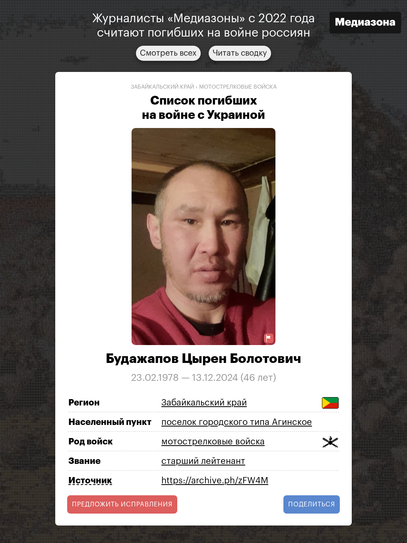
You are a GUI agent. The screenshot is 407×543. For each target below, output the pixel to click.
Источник (90, 480)
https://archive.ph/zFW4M (214, 480)
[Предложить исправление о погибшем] (268, 338)
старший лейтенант (203, 461)
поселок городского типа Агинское (236, 422)
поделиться (311, 504)
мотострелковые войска (238, 87)
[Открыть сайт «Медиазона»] (365, 23)
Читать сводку (240, 53)
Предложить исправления (122, 504)
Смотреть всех (168, 53)
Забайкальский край (162, 87)
